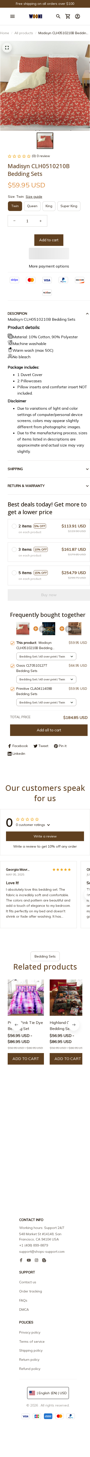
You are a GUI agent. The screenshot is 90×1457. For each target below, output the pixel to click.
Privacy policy (29, 1332)
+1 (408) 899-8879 (33, 1245)
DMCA (24, 1309)
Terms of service (32, 1341)
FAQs (23, 1300)
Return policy (29, 1359)
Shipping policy (30, 1350)
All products (23, 33)
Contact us (27, 1282)
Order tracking (30, 1291)
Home (4, 33)
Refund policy (29, 1369)
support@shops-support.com (42, 1251)
